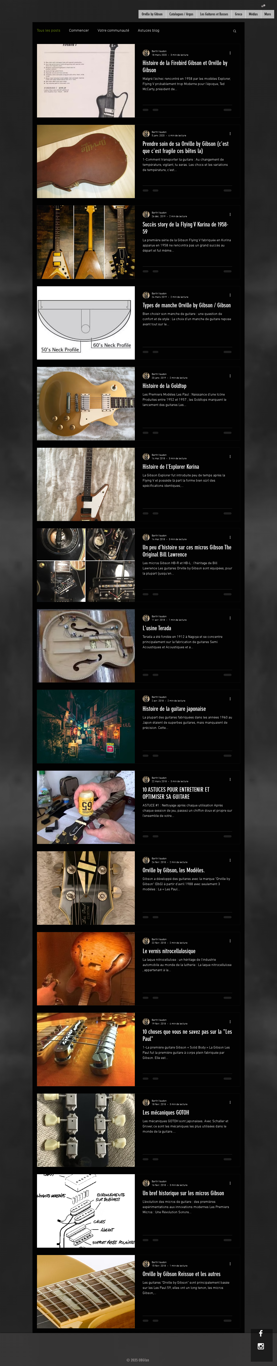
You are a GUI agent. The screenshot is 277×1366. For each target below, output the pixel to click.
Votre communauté (113, 30)
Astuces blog (148, 30)
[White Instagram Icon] (260, 1346)
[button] (263, 5)
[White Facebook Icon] (260, 1333)
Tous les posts (48, 30)
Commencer (79, 30)
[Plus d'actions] (231, 52)
